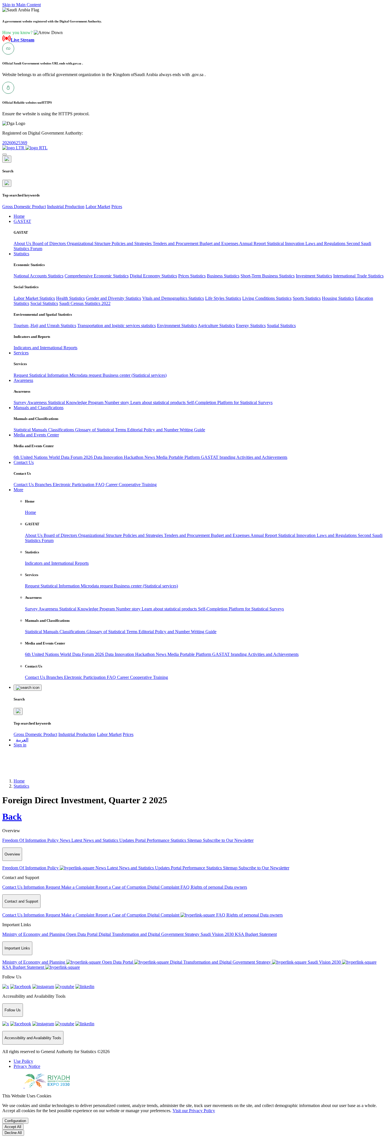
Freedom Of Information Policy (31, 840)
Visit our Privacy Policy (194, 1110)
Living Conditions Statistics (267, 298)
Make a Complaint (78, 887)
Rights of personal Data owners (219, 887)
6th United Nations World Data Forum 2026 (54, 457)
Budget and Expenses (219, 243)
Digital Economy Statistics (153, 275)
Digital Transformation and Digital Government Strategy (150, 934)
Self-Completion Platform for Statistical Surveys (230, 402)
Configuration (15, 1121)
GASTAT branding (218, 457)
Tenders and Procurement (176, 243)
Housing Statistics (338, 298)
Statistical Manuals (31, 429)
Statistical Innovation (286, 243)
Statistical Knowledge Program (76, 402)
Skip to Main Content (21, 4)
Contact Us (24, 484)
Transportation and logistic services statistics (116, 325)
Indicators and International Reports (45, 347)
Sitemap (195, 840)
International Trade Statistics (358, 275)
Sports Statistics (307, 298)
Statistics (21, 786)
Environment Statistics (177, 325)
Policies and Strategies (132, 243)
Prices (116, 206)
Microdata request (86, 375)
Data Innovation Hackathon (119, 457)
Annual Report (253, 243)
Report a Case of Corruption (121, 887)
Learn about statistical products (158, 402)
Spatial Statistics (281, 325)
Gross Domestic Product (24, 206)
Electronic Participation (74, 484)
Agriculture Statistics (216, 325)
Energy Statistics (251, 325)
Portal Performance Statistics (161, 840)
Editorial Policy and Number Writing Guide (166, 429)
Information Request (42, 887)
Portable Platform (185, 457)
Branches (44, 484)
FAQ (100, 484)
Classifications (61, 429)
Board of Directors (49, 243)
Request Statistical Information (41, 375)
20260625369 (14, 142)
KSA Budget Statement (256, 934)
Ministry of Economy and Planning (34, 934)
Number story (117, 402)
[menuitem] (23, 1061)
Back (12, 816)
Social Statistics (44, 303)
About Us (23, 243)
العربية (22, 739)
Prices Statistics (192, 275)
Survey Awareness (31, 402)
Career (112, 484)
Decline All (13, 1133)
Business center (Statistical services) (135, 375)
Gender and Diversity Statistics (113, 298)
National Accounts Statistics (38, 275)
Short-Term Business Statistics (268, 275)
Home (30, 512)
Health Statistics (70, 298)
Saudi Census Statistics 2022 (84, 303)
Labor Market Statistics (34, 298)
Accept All (13, 1127)
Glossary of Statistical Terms (101, 429)
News (150, 457)
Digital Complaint (163, 887)
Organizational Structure (89, 243)
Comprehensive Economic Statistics (97, 275)
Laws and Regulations (325, 243)
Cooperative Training (138, 484)
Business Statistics (223, 275)
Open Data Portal (82, 934)
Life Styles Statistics (223, 298)
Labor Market (98, 206)
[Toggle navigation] (4, 154)
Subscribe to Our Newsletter (228, 840)
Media (162, 457)
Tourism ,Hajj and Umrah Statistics (45, 325)
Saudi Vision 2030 (218, 934)
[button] (32, 32)
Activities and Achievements (261, 457)
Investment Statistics (314, 275)
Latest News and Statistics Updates (103, 840)
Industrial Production (65, 206)
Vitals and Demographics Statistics (173, 298)
